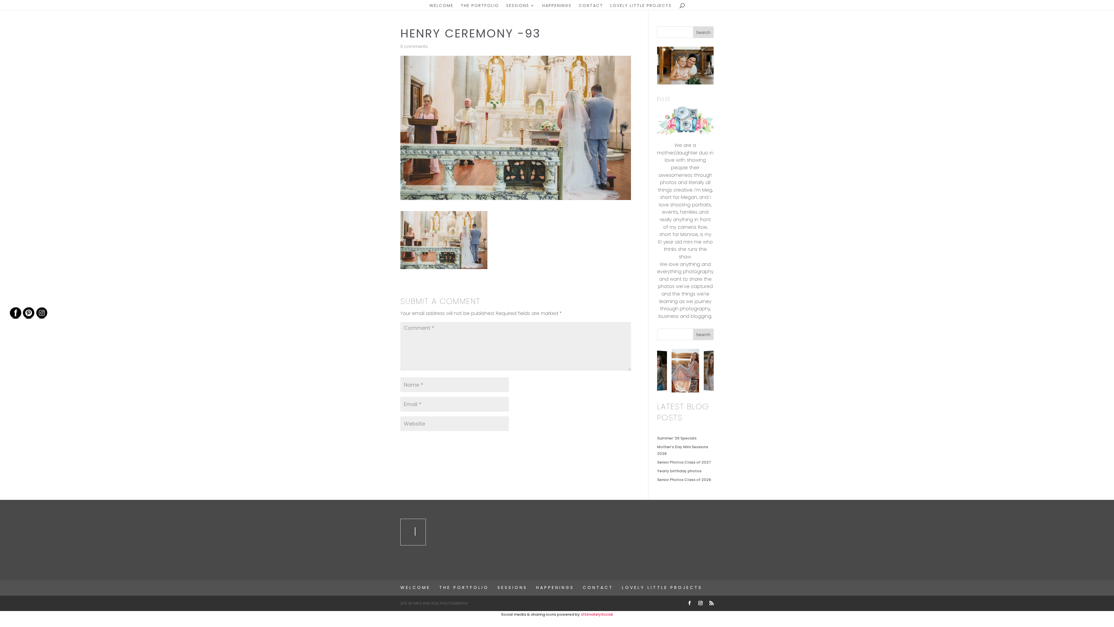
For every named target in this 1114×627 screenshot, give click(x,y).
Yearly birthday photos (679, 471)
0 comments (414, 46)
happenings (557, 5)
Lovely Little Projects (641, 5)
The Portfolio (480, 5)
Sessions (517, 5)
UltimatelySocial (597, 614)
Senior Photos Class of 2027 (684, 462)
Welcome (441, 5)
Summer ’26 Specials (677, 438)
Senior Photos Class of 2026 (684, 479)
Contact (591, 5)
